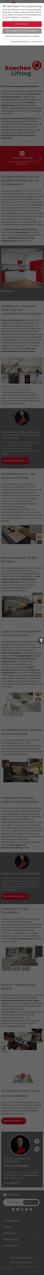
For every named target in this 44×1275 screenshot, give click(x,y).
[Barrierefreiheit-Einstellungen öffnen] (41, 640)
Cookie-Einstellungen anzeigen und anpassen (22, 36)
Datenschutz (37, 42)
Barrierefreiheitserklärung (20, 42)
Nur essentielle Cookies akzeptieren (22, 31)
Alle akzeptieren (22, 24)
